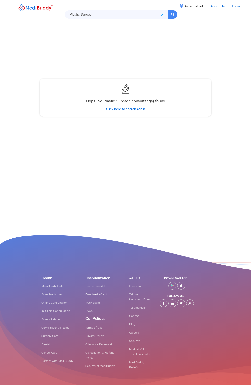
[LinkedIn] (172, 303)
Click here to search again (125, 109)
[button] (34, 7)
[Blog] (190, 303)
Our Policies (95, 318)
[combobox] (116, 14)
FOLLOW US (175, 296)
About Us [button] (217, 6)
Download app (175, 278)
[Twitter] (181, 303)
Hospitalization (97, 278)
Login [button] (236, 6)
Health (46, 278)
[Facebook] (163, 303)
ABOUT (135, 278)
